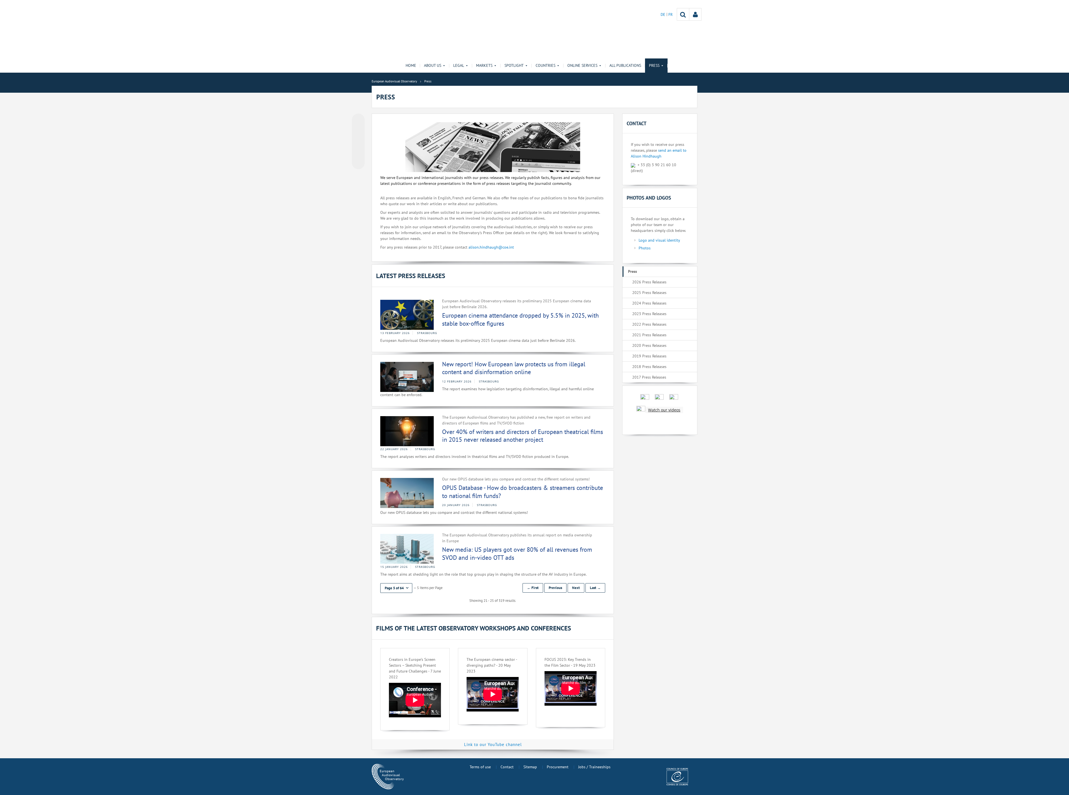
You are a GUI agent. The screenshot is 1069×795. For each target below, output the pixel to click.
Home (411, 65)
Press (632, 271)
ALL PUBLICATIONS (625, 65)
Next (576, 587)
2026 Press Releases (649, 281)
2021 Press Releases (649, 334)
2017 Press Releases (649, 377)
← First (533, 587)
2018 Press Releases (649, 366)
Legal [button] (458, 65)
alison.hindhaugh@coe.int (491, 247)
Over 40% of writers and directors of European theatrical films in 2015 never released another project (522, 436)
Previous (555, 587)
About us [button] (432, 65)
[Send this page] (358, 163)
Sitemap (530, 766)
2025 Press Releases (649, 292)
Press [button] (654, 65)
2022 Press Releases (649, 324)
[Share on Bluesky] (358, 120)
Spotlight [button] (514, 65)
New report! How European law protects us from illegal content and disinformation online (513, 368)
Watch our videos (664, 410)
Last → (595, 587)
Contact (507, 766)
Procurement (557, 766)
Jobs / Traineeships (594, 766)
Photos (645, 248)
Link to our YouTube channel (493, 744)
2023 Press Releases (649, 313)
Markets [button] (484, 65)
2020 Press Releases (649, 345)
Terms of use (480, 766)
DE (663, 14)
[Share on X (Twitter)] (358, 131)
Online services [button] (582, 65)
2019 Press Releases (649, 356)
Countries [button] (545, 65)
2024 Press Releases (649, 303)
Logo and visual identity (659, 240)
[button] (396, 588)
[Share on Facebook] (358, 142)
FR (670, 14)
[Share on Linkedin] (358, 152)
